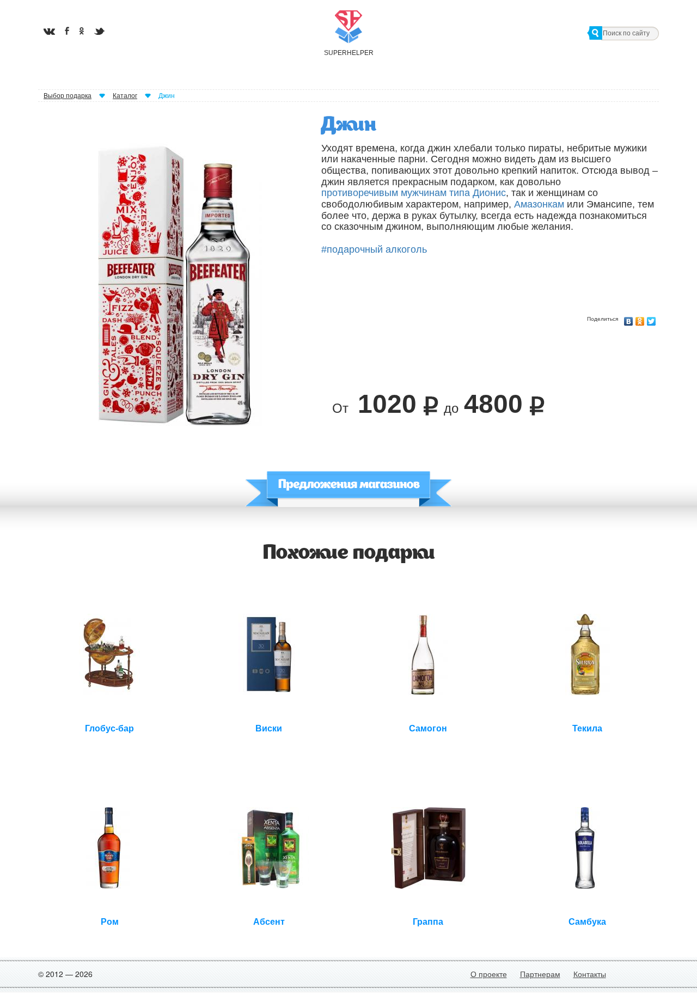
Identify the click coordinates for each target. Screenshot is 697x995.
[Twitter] (651, 318)
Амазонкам (539, 204)
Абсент (269, 921)
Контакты (589, 973)
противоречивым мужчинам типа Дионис (413, 192)
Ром (110, 921)
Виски (268, 728)
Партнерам (540, 973)
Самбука (587, 921)
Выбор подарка (67, 96)
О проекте (488, 973)
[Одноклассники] (640, 318)
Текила (587, 728)
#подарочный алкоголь (374, 249)
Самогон (428, 728)
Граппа (428, 921)
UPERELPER (348, 53)
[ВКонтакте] (628, 318)
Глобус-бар (109, 728)
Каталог (125, 96)
